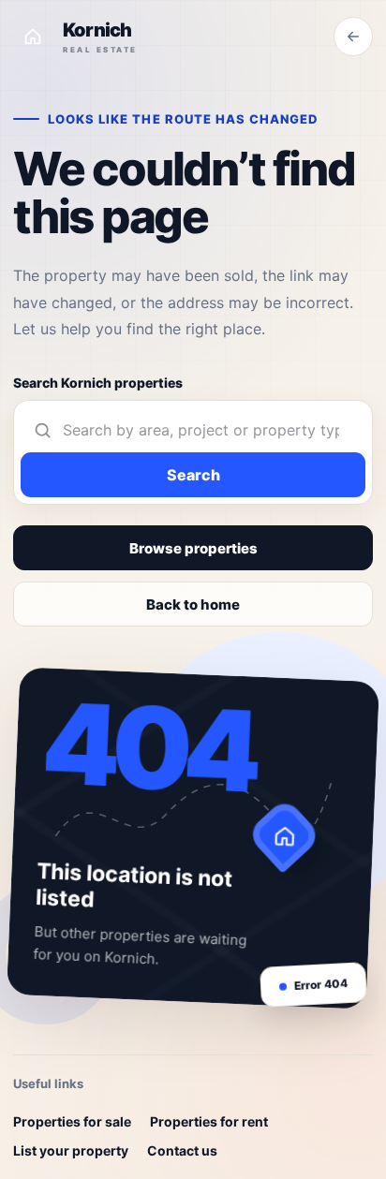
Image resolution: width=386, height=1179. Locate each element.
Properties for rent (209, 1121)
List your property (70, 1150)
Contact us (182, 1150)
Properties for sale (72, 1121)
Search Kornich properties (98, 383)
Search (193, 474)
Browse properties (193, 548)
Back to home (193, 604)
